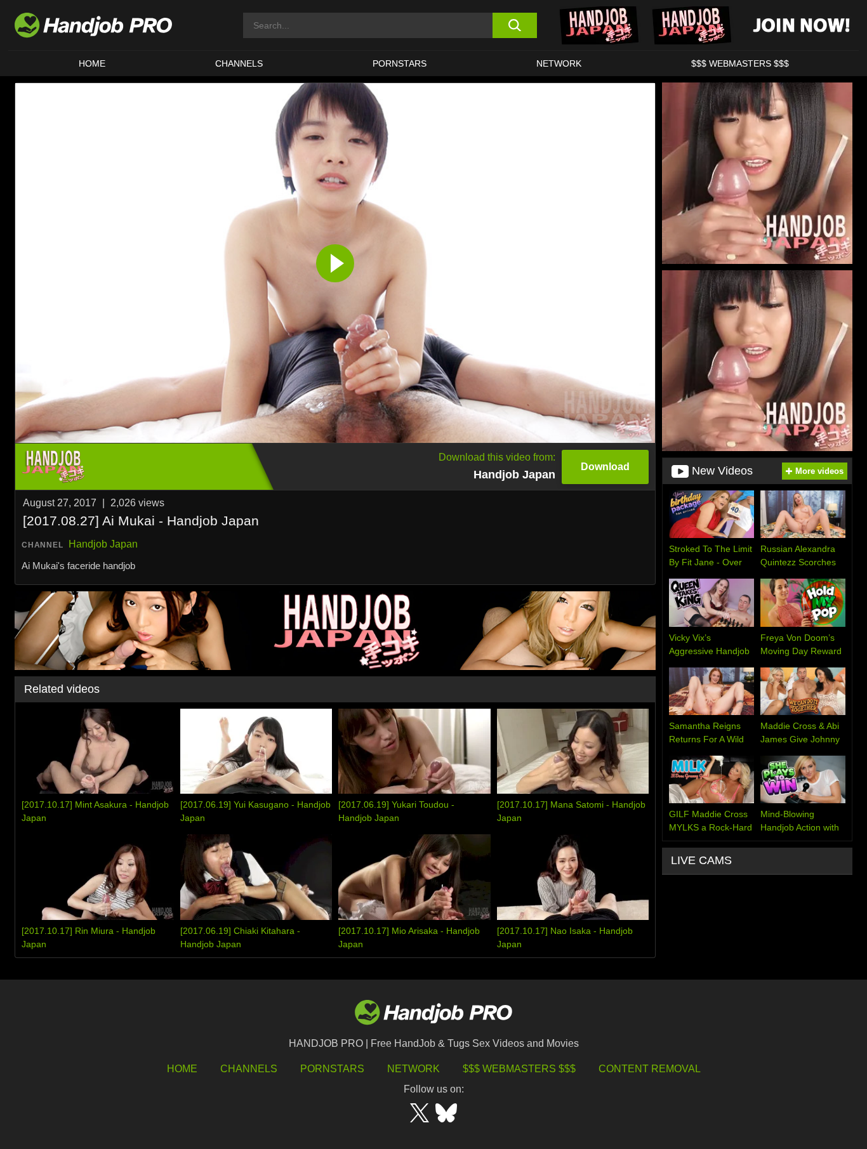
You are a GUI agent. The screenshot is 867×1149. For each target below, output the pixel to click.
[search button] (514, 25)
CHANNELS (239, 63)
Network (558, 63)
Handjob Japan (103, 544)
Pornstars (400, 63)
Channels (248, 1068)
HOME (92, 63)
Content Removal (650, 1068)
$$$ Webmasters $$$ (519, 1068)
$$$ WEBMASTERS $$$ (740, 63)
